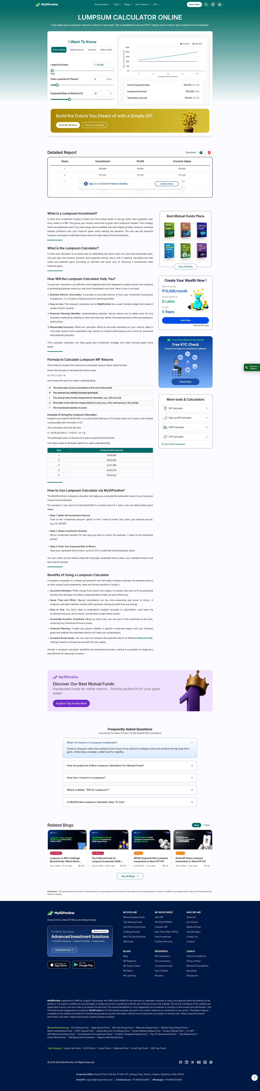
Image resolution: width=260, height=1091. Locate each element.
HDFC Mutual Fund (84, 1030)
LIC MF (189, 1030)
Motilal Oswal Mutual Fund (174, 1027)
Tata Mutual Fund (187, 1034)
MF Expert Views (131, 965)
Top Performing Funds (134, 927)
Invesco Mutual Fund (173, 1030)
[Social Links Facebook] (180, 1062)
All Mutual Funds (131, 931)
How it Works (161, 970)
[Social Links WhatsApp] (211, 1062)
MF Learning (129, 975)
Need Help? (194, 4)
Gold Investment (163, 936)
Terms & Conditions (196, 956)
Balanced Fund (121, 1048)
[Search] (206, 4)
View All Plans (185, 266)
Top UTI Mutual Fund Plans (163, 1034)
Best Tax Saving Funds (134, 936)
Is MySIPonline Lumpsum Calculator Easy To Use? (96, 802)
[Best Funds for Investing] (169, 230)
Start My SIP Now (68, 125)
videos (207, 825)
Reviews (159, 975)
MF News (128, 970)
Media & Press (193, 927)
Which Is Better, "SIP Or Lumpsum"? (88, 789)
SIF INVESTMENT (163, 922)
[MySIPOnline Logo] (46, 4)
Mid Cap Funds (158, 1048)
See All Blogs (128, 876)
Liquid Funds (104, 1048)
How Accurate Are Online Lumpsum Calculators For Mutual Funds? (105, 765)
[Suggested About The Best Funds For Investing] (185, 303)
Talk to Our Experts (94, 125)
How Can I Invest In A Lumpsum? (86, 777)
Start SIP (159, 917)
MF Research (129, 961)
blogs (196, 825)
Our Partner (192, 922)
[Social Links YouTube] (199, 1062)
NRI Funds (128, 941)
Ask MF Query (193, 931)
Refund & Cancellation (197, 965)
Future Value (59, 49)
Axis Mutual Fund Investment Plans (95, 1034)
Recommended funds (134, 917)
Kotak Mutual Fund (56, 1037)
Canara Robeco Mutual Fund (146, 1030)
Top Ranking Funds (132, 922)
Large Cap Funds (72, 1048)
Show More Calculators (175, 444)
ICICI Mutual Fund (80, 1027)
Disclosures (192, 975)
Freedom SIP (161, 927)
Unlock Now (167, 183)
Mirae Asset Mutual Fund (59, 1030)
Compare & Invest (164, 965)
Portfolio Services (163, 941)
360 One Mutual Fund (122, 1027)
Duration (92, 49)
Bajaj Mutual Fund (100, 1027)
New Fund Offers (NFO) (166, 931)
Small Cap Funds (139, 1048)
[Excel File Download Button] (200, 152)
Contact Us (192, 936)
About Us (191, 917)
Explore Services (62, 950)
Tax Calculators (162, 961)
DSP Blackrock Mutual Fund (61, 1034)
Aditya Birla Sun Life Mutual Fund (112, 1030)
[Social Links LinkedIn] (186, 1062)
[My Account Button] (221, 4)
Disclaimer (191, 970)
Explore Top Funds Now (71, 703)
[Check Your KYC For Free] (185, 362)
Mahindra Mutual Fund (147, 1027)
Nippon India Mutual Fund (110, 1037)
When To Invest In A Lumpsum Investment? (92, 742)
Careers (190, 941)
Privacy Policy (193, 961)
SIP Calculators (162, 956)
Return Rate (106, 49)
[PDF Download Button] (209, 152)
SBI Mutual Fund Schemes (81, 1037)
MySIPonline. (67, 1062)
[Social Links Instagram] (205, 1062)
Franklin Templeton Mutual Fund (131, 1034)
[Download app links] (58, 964)
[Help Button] (254, 1077)
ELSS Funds (89, 1048)
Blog (125, 956)
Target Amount (76, 49)
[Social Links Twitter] (192, 1062)
